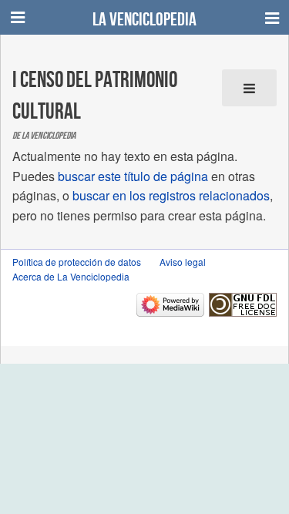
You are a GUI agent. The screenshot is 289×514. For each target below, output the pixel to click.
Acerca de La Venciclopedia (70, 276)
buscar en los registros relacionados (171, 195)
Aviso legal (183, 261)
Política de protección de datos (76, 261)
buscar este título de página (133, 176)
